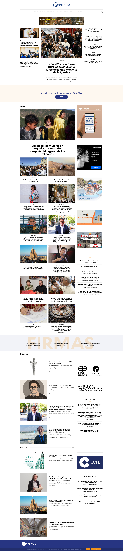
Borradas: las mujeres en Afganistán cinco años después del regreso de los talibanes (47, 150)
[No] (121, 549)
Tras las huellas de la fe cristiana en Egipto (61, 180)
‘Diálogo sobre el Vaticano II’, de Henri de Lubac (61, 455)
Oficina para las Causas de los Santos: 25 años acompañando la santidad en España (33, 299)
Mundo (47, 142)
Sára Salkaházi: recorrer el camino (60, 385)
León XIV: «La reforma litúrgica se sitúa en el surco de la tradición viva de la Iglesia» (61, 68)
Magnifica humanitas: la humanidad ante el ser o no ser (33, 327)
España (22, 40)
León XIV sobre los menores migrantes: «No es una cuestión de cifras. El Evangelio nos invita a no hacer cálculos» (33, 240)
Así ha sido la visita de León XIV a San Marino (33, 180)
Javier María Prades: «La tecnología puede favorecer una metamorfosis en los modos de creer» (29, 64)
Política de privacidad (96, 549)
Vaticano (61, 60)
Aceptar (88, 549)
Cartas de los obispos (90, 256)
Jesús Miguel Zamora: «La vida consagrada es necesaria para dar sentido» (29, 43)
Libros (95, 28)
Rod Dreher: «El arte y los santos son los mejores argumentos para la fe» (61, 477)
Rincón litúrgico (89, 476)
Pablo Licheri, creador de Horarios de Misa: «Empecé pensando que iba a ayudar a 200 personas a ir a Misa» (61, 240)
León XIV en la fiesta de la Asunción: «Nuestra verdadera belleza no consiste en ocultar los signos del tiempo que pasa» (62, 209)
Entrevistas (64, 265)
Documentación (89, 399)
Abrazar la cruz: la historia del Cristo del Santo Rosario (61, 362)
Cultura (91, 28)
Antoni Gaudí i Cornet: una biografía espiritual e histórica (33, 267)
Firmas (93, 52)
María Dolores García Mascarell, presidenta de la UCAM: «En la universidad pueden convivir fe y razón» (33, 209)
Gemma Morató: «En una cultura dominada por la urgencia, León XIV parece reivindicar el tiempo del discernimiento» (61, 270)
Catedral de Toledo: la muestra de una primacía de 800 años (61, 523)
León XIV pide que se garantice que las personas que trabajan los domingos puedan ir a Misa (61, 299)
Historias (61, 235)
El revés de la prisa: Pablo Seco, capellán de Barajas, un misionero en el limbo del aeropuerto (61, 430)
